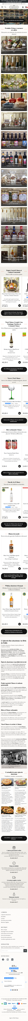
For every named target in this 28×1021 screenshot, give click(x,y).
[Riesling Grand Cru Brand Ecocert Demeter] (11, 340)
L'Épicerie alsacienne (8, 3)
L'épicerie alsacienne (6, 914)
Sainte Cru (11, 455)
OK (25, 950)
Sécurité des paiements (6, 937)
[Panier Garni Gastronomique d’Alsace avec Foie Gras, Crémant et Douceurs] (11, 285)
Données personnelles (6, 920)
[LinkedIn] (12, 960)
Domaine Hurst (11, 352)
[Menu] (2, 7)
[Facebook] (3, 960)
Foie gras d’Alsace (5, 673)
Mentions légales (5, 922)
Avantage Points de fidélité (7, 931)
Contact (23, 3)
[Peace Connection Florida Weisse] (11, 444)
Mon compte (4, 929)
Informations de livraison (7, 933)
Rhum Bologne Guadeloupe (11, 559)
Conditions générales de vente (8, 939)
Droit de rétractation (6, 935)
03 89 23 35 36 (17, 3)
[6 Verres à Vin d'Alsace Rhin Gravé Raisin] (11, 392)
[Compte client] (23, 7)
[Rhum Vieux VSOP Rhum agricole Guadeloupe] (11, 546)
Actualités (3, 916)
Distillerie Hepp (11, 505)
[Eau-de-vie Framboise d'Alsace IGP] (11, 494)
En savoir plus (13, 858)
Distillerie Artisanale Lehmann (11, 611)
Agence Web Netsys (14, 1018)
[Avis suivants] (26, 982)
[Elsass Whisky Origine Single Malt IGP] (11, 600)
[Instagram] (8, 960)
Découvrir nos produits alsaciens (14, 20)
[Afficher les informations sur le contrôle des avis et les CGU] (21, 972)
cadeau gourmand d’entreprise (12, 705)
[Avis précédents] (2, 982)
